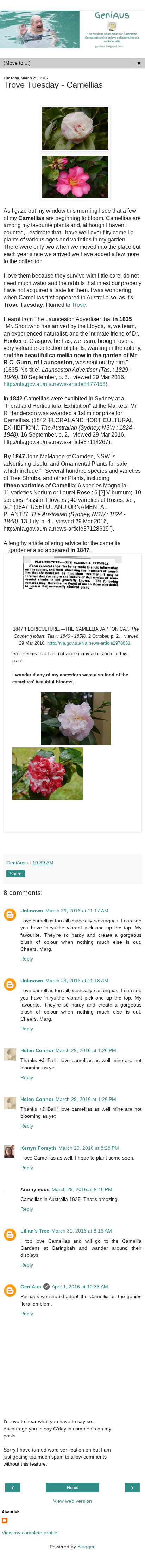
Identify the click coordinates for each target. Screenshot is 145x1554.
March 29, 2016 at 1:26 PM (86, 1050)
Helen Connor (36, 1050)
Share (15, 873)
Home (72, 1487)
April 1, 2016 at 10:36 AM (80, 1286)
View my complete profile (29, 1532)
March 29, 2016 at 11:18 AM (76, 980)
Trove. (79, 305)
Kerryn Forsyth (38, 1148)
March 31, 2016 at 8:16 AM (81, 1231)
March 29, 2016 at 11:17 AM (76, 911)
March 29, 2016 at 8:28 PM (88, 1148)
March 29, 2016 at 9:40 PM (82, 1189)
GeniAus (30, 1286)
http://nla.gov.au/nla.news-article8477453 (55, 384)
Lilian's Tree (34, 1231)
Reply (26, 959)
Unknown (31, 911)
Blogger (85, 1546)
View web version (72, 1501)
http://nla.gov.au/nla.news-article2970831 (88, 643)
